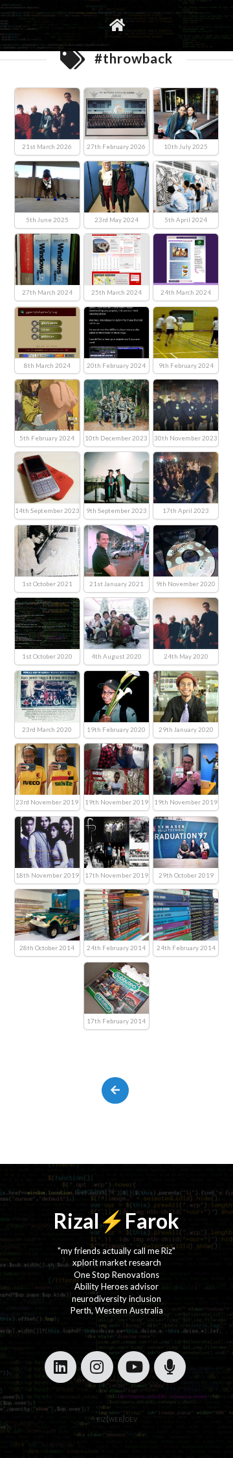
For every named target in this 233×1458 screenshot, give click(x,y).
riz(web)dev (116, 1418)
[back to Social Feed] (115, 1090)
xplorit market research (116, 1262)
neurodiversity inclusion (116, 1298)
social (148, 24)
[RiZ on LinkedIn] (60, 1367)
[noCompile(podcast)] (170, 1367)
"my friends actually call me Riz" (116, 1251)
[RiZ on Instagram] (97, 1367)
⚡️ (112, 1220)
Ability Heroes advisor (116, 1286)
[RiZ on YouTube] (134, 1367)
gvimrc (62, 24)
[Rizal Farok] (116, 25)
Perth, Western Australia (117, 1310)
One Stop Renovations (116, 1275)
